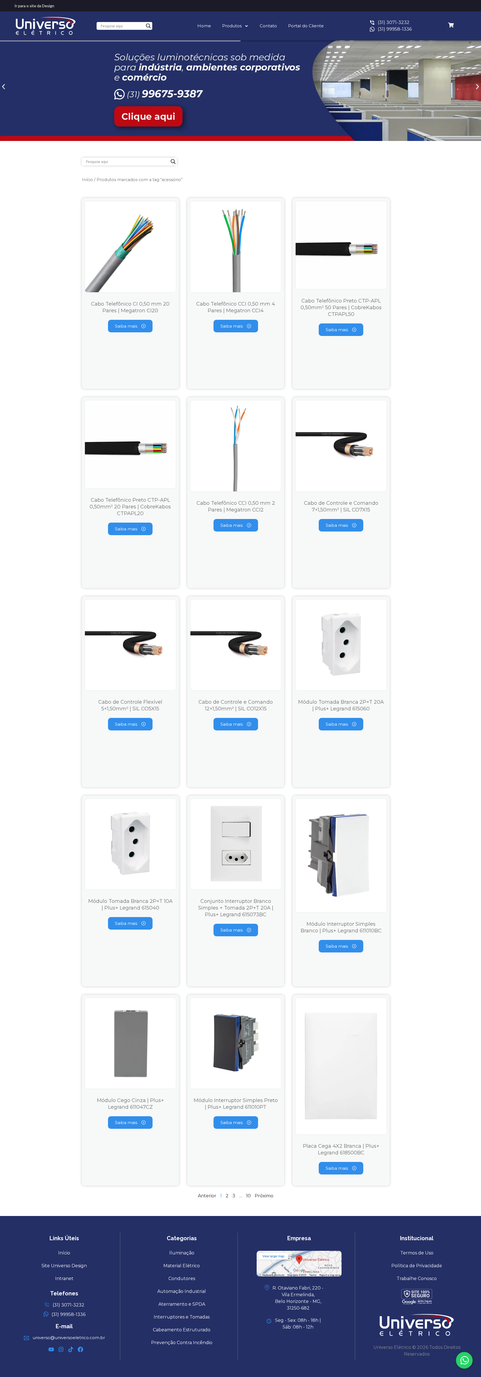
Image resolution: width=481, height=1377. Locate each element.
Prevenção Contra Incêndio (181, 1342)
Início (87, 179)
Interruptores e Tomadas (182, 1317)
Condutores (181, 1278)
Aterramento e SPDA (181, 1304)
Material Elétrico (181, 1265)
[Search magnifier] (148, 26)
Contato (268, 25)
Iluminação (181, 1253)
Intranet (64, 1278)
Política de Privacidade (416, 1265)
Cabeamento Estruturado (181, 1329)
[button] (3, 86)
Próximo (264, 1195)
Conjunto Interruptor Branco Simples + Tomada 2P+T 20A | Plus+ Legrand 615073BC (235, 908)
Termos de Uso (416, 1253)
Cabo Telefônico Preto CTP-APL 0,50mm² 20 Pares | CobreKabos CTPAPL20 (130, 506)
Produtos (232, 25)
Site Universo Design (64, 1265)
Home (204, 25)
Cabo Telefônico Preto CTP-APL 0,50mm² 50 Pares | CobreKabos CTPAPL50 (341, 307)
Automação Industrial (181, 1291)
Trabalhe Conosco (417, 1278)
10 (248, 1195)
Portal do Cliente (306, 25)
